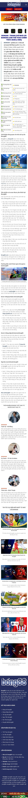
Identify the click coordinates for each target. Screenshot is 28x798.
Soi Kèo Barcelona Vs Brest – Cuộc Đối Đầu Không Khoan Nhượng (14, 660)
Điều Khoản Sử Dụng (8, 742)
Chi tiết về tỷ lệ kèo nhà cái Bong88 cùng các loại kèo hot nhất (14, 530)
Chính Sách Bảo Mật (8, 739)
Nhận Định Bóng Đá (8, 737)
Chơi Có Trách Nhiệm (8, 744)
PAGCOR (3, 183)
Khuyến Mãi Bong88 (8, 722)
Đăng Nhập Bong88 (8, 712)
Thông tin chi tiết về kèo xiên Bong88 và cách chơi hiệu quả (14, 608)
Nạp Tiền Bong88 (7, 717)
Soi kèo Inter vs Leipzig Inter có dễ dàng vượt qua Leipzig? (14, 582)
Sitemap (14, 769)
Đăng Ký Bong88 (7, 709)
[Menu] (26, 4)
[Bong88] (14, 4)
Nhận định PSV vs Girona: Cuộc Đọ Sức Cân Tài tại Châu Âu (14, 634)
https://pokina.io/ (12, 761)
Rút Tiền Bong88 (7, 719)
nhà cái (3, 198)
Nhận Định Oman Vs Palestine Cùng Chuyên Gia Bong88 (14, 556)
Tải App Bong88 (7, 714)
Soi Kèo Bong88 (7, 734)
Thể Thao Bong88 (7, 732)
